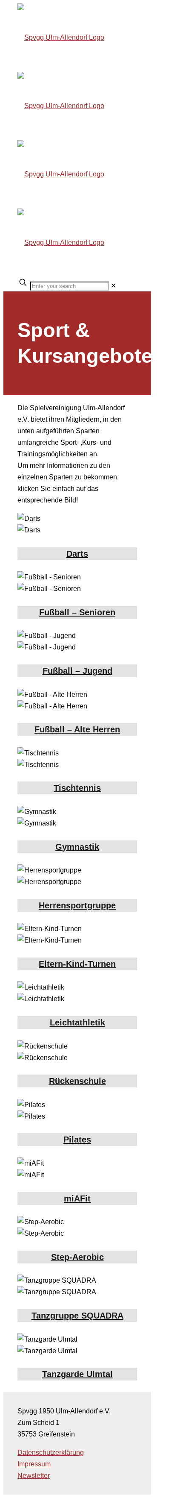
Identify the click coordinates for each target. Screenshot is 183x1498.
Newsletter (33, 1475)
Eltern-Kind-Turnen (77, 964)
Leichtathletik (77, 1022)
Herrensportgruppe (77, 905)
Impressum (34, 1464)
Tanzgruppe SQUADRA (77, 1315)
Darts (77, 553)
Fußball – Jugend (77, 671)
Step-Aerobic (77, 1257)
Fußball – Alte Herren (77, 729)
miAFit (77, 1198)
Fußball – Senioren (77, 612)
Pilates (77, 1139)
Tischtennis (77, 788)
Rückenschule (77, 1081)
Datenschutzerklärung (50, 1452)
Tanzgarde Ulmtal (77, 1374)
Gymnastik (77, 847)
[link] (113, 285)
